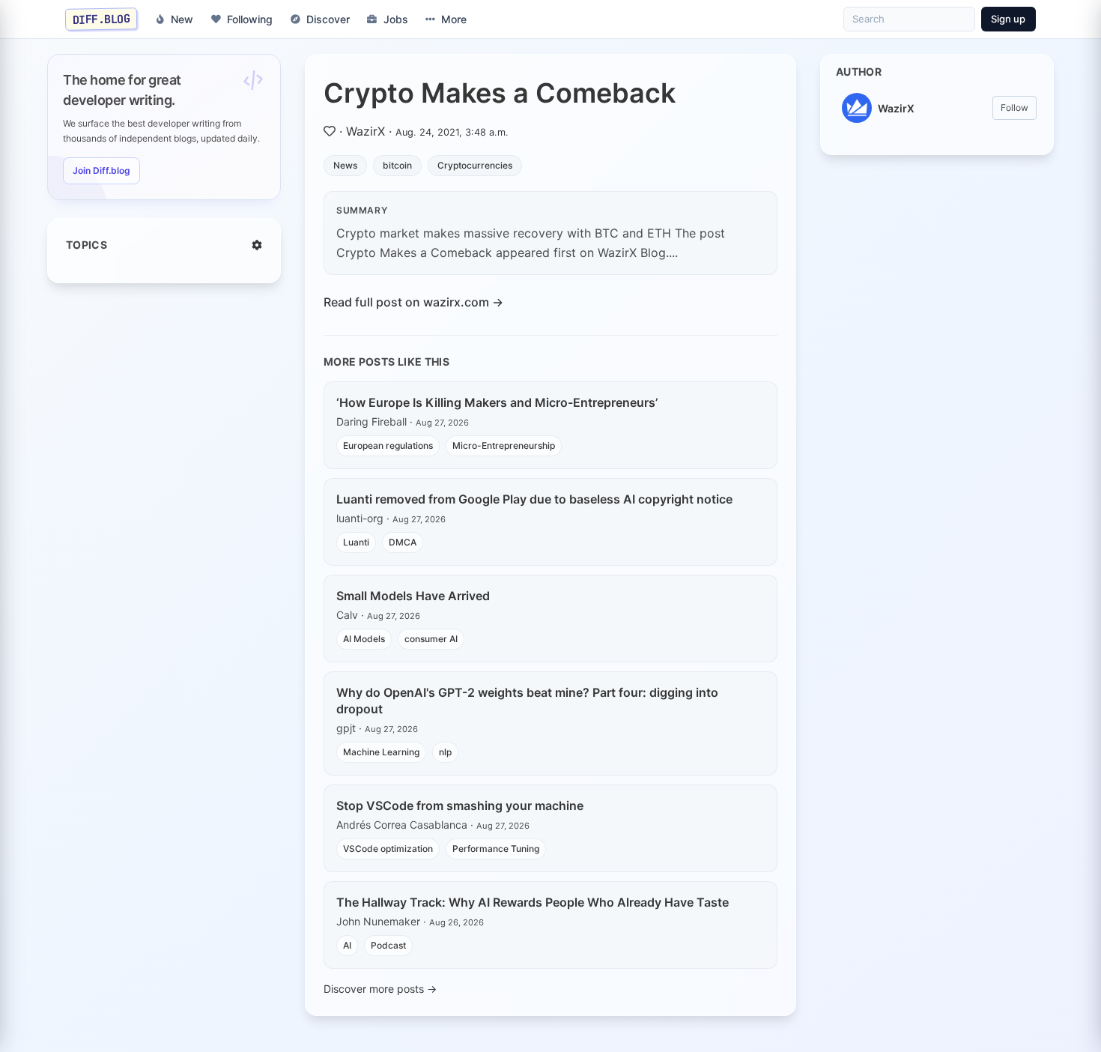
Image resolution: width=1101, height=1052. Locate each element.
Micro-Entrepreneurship (503, 445)
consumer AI (431, 638)
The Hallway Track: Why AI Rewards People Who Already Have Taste (532, 902)
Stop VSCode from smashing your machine (459, 805)
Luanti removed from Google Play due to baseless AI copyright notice (534, 499)
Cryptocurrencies (474, 165)
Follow (1014, 107)
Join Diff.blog (101, 170)
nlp (445, 752)
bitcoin (397, 165)
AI (347, 945)
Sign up (1008, 19)
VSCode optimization (388, 848)
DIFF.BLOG (101, 18)
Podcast (388, 945)
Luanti (356, 542)
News (345, 165)
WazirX (365, 131)
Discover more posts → (380, 988)
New (182, 19)
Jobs (395, 19)
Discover (328, 19)
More (454, 19)
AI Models (364, 638)
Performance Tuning (495, 848)
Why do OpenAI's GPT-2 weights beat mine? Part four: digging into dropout (527, 700)
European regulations (388, 445)
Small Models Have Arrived (413, 595)
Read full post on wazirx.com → (413, 301)
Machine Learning (381, 752)
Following (250, 19)
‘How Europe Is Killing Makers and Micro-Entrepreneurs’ (497, 402)
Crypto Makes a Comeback (500, 92)
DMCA (402, 542)
